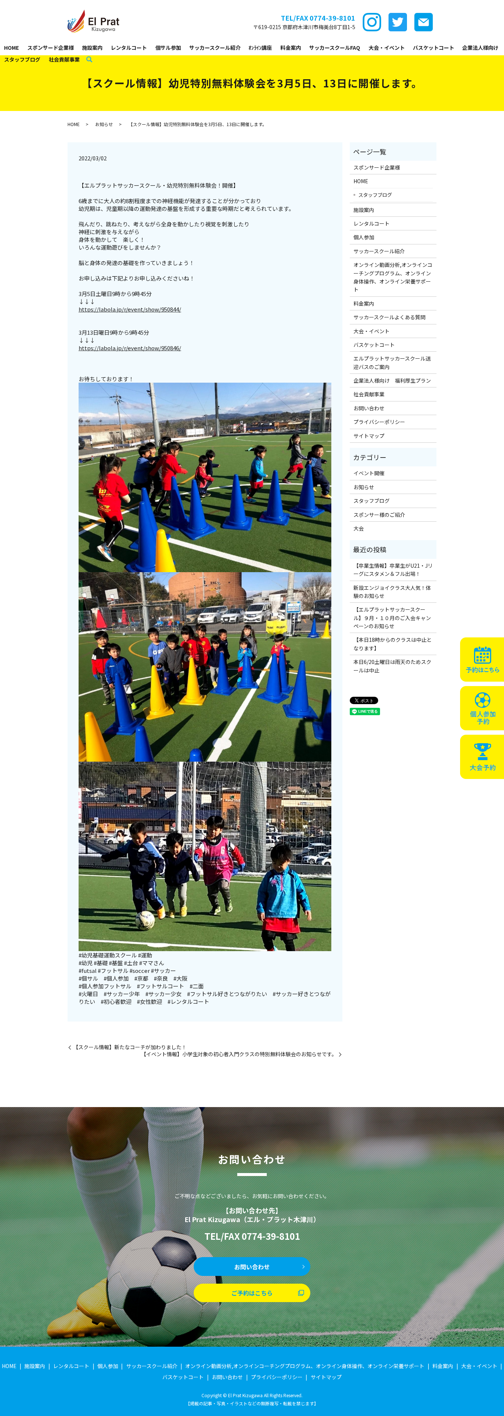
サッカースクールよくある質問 (389, 317)
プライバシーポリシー (379, 421)
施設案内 (92, 47)
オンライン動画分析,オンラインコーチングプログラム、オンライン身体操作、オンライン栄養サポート (392, 277)
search (89, 59)
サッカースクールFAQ (334, 47)
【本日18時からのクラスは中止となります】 (392, 643)
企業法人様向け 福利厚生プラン (392, 380)
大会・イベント (387, 47)
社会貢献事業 (64, 59)
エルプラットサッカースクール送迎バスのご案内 (392, 362)
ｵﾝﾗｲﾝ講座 (260, 47)
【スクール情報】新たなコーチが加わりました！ (130, 1047)
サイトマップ (368, 435)
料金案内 (290, 47)
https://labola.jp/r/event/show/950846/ (130, 348)
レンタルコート (129, 47)
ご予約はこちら (252, 1292)
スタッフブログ (22, 59)
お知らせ (104, 124)
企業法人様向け (480, 47)
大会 (358, 528)
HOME (11, 47)
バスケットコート (433, 47)
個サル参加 (168, 47)
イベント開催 (368, 473)
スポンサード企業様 (50, 47)
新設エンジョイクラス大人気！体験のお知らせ (392, 591)
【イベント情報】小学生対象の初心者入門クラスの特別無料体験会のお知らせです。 (239, 1054)
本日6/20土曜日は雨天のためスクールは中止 (392, 666)
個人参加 (363, 237)
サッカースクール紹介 (215, 47)
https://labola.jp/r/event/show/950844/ (130, 309)
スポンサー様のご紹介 (379, 514)
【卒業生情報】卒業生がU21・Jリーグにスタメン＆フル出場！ (393, 569)
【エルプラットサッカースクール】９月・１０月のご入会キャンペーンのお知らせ (392, 618)
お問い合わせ (368, 408)
